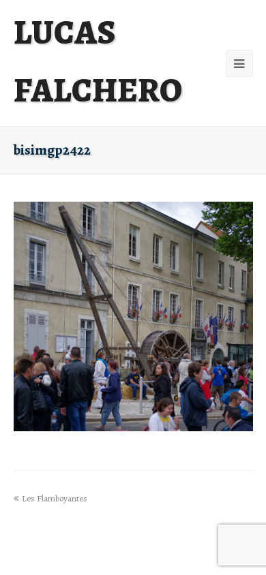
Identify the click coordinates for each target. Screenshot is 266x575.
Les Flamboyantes (54, 498)
